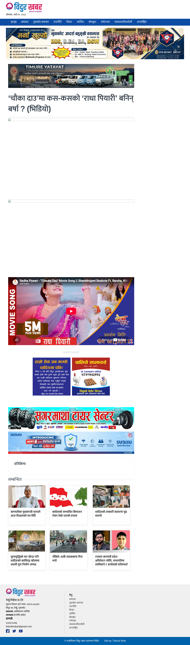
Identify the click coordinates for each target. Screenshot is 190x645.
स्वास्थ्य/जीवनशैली (123, 22)
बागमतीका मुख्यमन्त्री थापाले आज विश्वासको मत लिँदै (25, 513)
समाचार (24, 22)
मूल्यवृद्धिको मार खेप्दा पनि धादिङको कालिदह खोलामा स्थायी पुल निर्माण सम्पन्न (25, 560)
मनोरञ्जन (105, 22)
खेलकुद (92, 22)
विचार (69, 22)
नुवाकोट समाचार (41, 22)
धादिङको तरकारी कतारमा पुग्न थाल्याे (111, 513)
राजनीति (58, 22)
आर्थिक (80, 22)
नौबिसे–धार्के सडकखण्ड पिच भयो (67, 558)
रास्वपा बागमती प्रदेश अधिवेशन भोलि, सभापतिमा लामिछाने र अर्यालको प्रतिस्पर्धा (111, 560)
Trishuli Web (119, 641)
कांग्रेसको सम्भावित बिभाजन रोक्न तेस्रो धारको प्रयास (67, 513)
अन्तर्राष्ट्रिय (142, 22)
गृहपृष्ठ (13, 22)
